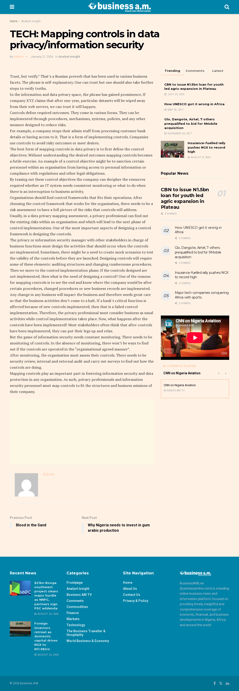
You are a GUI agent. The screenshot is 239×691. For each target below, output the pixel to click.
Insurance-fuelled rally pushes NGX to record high (206, 147)
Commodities (77, 607)
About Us (130, 588)
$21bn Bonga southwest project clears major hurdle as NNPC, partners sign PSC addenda (46, 595)
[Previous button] (218, 373)
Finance (73, 613)
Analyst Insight (31, 21)
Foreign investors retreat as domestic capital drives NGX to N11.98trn (46, 636)
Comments (75, 601)
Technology (76, 625)
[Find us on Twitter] (221, 683)
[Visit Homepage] (119, 7)
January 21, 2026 (42, 56)
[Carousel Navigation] (222, 373)
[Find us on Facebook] (215, 683)
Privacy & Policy (135, 601)
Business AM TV (79, 595)
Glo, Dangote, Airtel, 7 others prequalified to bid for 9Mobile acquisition (190, 123)
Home (14, 21)
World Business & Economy (88, 641)
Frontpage (75, 582)
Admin (18, 56)
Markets (73, 619)
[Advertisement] (82, 432)
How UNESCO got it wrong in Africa (194, 104)
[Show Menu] (12, 7)
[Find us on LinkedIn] (227, 683)
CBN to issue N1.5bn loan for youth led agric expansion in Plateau (185, 198)
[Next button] (225, 373)
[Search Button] (227, 7)
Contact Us (131, 595)
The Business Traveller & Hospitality (86, 633)
